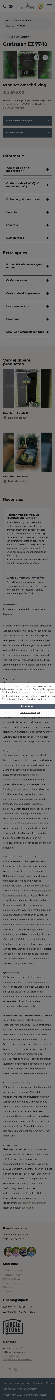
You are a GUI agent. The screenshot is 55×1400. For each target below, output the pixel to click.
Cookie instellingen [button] (30, 712)
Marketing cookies (12, 699)
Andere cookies (37, 699)
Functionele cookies (17, 696)
